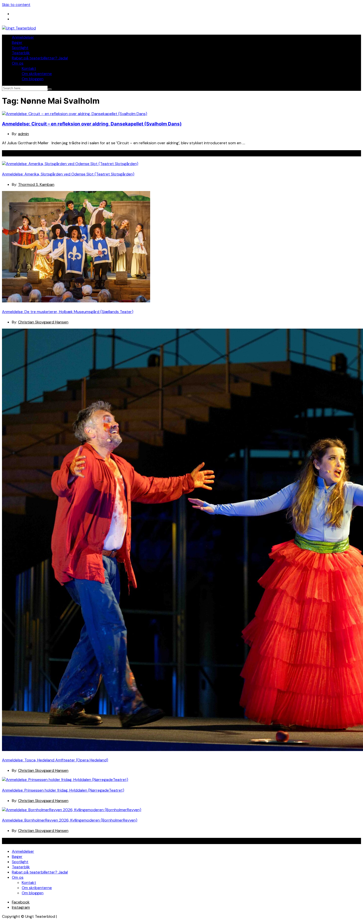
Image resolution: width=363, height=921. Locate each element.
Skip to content (16, 4)
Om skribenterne (37, 73)
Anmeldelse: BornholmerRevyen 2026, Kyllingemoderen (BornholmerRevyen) (69, 820)
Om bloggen (32, 78)
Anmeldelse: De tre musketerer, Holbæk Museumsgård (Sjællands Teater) (67, 311)
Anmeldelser (23, 37)
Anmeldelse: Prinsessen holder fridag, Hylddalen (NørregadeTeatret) (63, 790)
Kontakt (29, 68)
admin (23, 133)
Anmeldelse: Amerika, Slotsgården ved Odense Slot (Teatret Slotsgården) (68, 174)
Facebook (21, 902)
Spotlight (20, 47)
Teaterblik (21, 52)
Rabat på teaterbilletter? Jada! (40, 58)
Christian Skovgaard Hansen (43, 322)
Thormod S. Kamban (36, 184)
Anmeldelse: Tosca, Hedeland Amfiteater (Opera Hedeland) (55, 760)
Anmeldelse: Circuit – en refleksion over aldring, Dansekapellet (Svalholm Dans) (92, 124)
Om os (17, 63)
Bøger (17, 42)
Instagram (21, 907)
